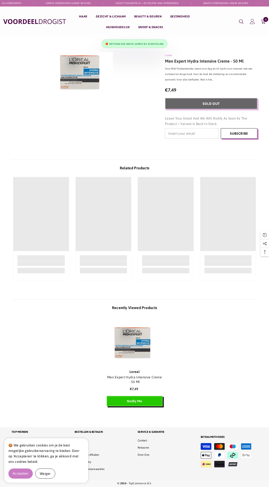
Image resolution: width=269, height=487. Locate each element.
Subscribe (239, 133)
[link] (41, 263)
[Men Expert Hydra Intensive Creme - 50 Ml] (135, 342)
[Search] (241, 21)
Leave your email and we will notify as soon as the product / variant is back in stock (206, 121)
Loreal (168, 55)
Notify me (134, 401)
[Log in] (252, 21)
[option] (134, 364)
